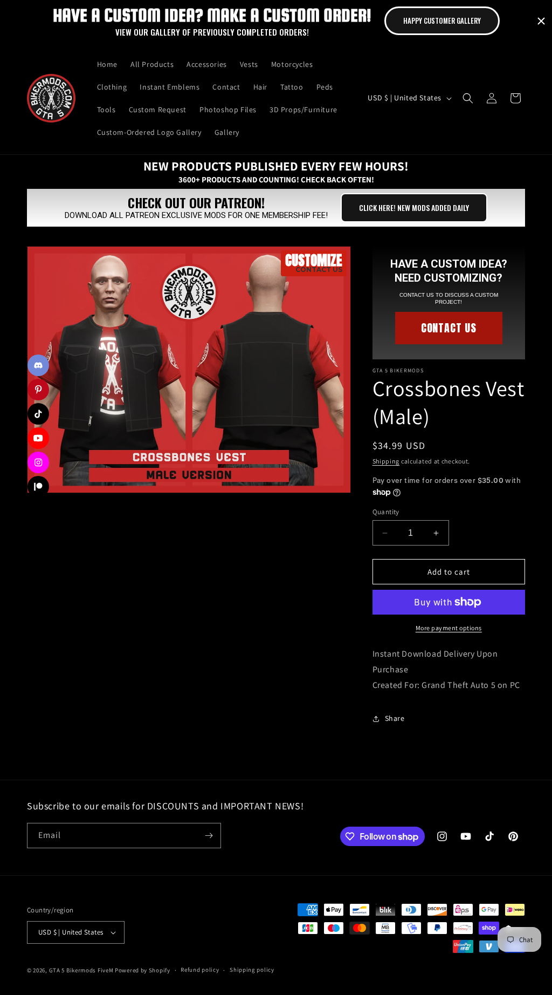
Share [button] (395, 718)
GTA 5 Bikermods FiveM (81, 970)
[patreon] (38, 486)
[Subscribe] (208, 835)
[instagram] (38, 462)
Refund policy (200, 969)
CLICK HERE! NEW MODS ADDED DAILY (414, 207)
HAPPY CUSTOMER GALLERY (442, 20)
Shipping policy (252, 969)
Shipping (386, 461)
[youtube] (38, 438)
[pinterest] (38, 389)
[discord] (38, 365)
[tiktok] (38, 414)
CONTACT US (449, 327)
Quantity (385, 511)
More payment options (449, 628)
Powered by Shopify (142, 970)
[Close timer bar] (541, 21)
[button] (468, 98)
